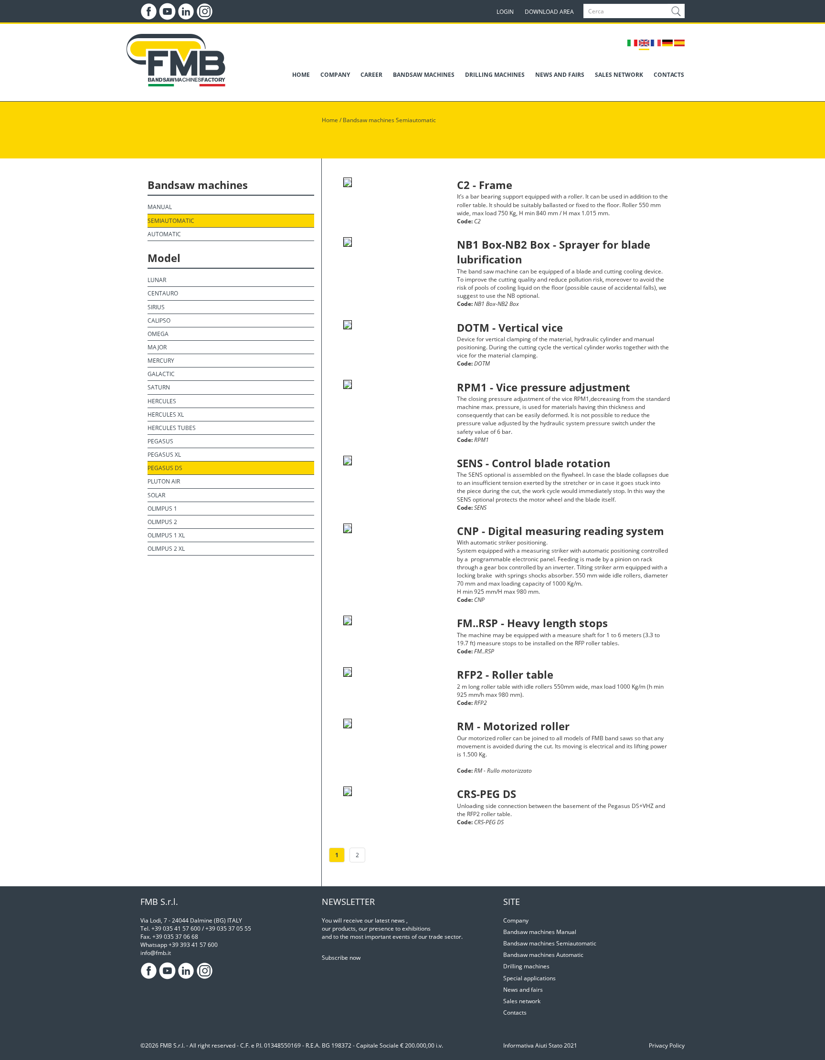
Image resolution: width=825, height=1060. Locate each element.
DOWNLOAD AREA (549, 12)
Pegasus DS (165, 468)
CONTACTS (669, 75)
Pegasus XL (164, 455)
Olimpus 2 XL (166, 549)
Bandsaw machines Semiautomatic (389, 120)
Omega (158, 334)
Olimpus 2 (162, 522)
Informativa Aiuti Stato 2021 (540, 1045)
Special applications (529, 978)
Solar (156, 495)
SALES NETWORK (619, 75)
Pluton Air (164, 481)
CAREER (371, 75)
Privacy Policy (667, 1045)
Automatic (164, 234)
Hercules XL (166, 414)
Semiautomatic (171, 221)
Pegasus (160, 441)
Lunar (157, 280)
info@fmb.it (155, 953)
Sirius (156, 307)
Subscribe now (341, 958)
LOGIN (505, 12)
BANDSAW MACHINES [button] (424, 75)
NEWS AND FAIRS (559, 75)
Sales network (521, 1001)
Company (516, 920)
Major (157, 347)
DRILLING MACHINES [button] (495, 75)
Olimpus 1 (162, 508)
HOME (301, 75)
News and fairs (523, 990)
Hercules (162, 401)
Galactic (161, 374)
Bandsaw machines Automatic (543, 955)
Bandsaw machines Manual (539, 932)
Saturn (159, 387)
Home (330, 120)
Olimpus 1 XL (166, 535)
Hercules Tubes (172, 428)
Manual (160, 207)
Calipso (159, 320)
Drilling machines (526, 966)
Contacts (515, 1012)
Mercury (161, 361)
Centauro (163, 293)
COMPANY (335, 75)
